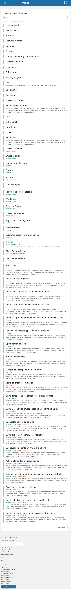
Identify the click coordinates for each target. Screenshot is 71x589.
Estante (12, 552)
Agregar (5, 557)
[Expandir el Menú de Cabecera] (66, 2)
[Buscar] (5, 18)
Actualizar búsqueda (8, 587)
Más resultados (62, 527)
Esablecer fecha (5, 571)
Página (5, 550)
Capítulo (13, 550)
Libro (4, 552)
